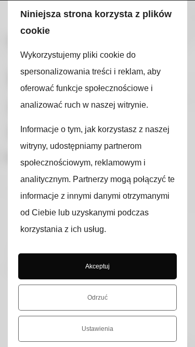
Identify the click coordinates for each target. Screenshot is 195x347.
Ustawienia (97, 328)
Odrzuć (97, 297)
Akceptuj (97, 266)
